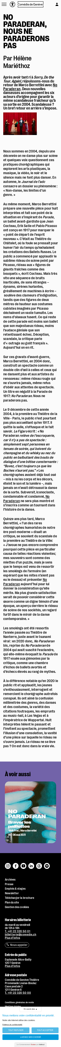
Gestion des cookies (17, 907)
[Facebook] (16, 864)
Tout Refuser (15, 1030)
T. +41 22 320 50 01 (17, 931)
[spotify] (47, 864)
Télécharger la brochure (19, 897)
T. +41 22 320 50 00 (18, 992)
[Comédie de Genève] (30, 4)
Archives (10, 879)
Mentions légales (13, 1006)
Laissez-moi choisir (30, 1037)
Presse (9, 884)
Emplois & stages (15, 888)
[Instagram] (8, 864)
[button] (4, 4)
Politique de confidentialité (12, 1024)
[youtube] (23, 864)
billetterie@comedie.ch (20, 934)
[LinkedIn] (31, 864)
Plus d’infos (12, 938)
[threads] (39, 864)
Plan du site (12, 902)
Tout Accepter (45, 1030)
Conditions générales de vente (19, 1002)
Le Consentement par (30, 1044)
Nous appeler (18, 945)
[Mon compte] (54, 3)
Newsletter (12, 893)
